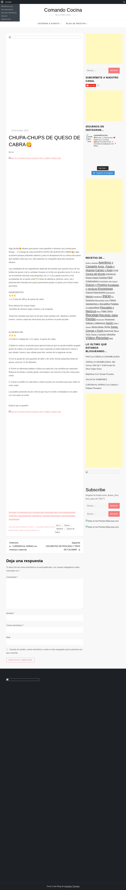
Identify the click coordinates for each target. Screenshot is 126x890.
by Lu (58, 525)
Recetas (50, 527)
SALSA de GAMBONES (96, 379)
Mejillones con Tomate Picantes (100, 374)
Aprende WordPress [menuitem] (9, 13)
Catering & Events (48, 23)
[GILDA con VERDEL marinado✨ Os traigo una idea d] (103, 160)
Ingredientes (97, 297)
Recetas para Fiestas (21, 530)
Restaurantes (100, 319)
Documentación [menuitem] (7, 9)
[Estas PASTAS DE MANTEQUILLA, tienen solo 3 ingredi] (113, 150)
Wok (111, 338)
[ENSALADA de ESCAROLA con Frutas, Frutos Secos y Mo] (103, 154)
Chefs (115, 270)
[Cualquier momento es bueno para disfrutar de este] (92, 163)
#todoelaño (56, 516)
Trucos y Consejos (98, 334)
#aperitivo (13, 516)
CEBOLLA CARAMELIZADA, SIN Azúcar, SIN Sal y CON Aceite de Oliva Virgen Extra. (100, 365)
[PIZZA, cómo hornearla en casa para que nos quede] (113, 157)
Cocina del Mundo (95, 274)
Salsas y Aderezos (95, 323)
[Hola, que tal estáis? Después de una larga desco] (92, 154)
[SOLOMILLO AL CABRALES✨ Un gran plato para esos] (103, 163)
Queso (67, 525)
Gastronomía (99, 292)
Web (8, 637)
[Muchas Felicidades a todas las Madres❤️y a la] (92, 160)
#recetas (12, 512)
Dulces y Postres (96, 284)
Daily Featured (113, 281)
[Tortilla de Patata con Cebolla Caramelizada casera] (92, 150)
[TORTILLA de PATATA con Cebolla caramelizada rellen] (92, 157)
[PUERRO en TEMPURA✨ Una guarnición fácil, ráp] (113, 163)
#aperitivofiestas (68, 516)
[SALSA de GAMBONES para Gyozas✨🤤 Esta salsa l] (113, 160)
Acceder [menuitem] (8, 2)
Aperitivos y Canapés (33, 527)
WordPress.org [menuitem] (7, 6)
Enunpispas (15, 527)
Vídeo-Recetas (97, 338)
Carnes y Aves (104, 270)
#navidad (46, 516)
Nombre (10, 613)
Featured (89, 292)
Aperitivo (59, 529)
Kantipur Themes (71, 886)
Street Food (108, 331)
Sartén (109, 323)
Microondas (99, 300)
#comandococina (24, 512)
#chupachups (38, 512)
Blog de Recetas (76, 23)
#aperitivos (37, 516)
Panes (107, 300)
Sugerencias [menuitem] (6, 19)
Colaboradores (92, 281)
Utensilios (111, 334)
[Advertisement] (104, 48)
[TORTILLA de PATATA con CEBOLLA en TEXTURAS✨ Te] (113, 154)
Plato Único (107, 311)
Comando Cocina (63, 10)
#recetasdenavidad (67, 512)
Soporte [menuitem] (4, 16)
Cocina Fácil (105, 277)
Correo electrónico (15, 625)
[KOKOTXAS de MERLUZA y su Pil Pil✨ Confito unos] (103, 150)
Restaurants (110, 319)
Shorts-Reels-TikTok (100, 327)
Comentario (12, 577)
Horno (89, 296)
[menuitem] (2, 2)
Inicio (36, 530)
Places (99, 311)
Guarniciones (110, 293)
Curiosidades (103, 281)
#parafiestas (14, 519)
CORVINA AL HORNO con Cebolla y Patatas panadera (102, 386)
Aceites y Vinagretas (92, 263)
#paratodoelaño (25, 516)
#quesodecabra (51, 512)
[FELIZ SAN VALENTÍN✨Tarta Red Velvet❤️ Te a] (103, 157)
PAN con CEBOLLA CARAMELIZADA (103, 357)
